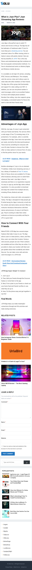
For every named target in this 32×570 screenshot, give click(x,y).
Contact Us (23, 567)
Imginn (5, 524)
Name (3, 422)
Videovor (6, 535)
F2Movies (6, 555)
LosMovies (6, 548)
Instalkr (5, 528)
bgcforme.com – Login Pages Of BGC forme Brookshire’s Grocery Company (20, 476)
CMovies (6, 538)
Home (2, 11)
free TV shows (23, 171)
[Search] (27, 462)
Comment (4, 402)
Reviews (8, 11)
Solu (12, 563)
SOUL (2, 22)
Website (3, 438)
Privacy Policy (9, 567)
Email (3, 430)
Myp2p (5, 531)
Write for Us (17, 567)
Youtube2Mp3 (7, 551)
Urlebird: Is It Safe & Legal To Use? (13, 361)
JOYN (15, 59)
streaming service (17, 51)
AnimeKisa (6, 545)
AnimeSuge (6, 541)
